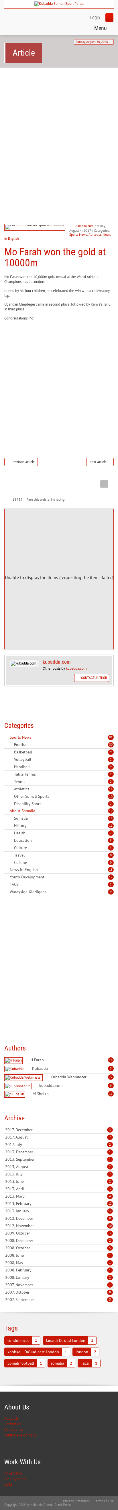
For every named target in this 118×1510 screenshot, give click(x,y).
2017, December (58, 1129)
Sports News (78, 234)
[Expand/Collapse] (35, 737)
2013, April (58, 1188)
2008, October (58, 1247)
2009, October (58, 1233)
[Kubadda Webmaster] (24, 1077)
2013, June (58, 1181)
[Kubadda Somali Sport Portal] (59, 3)
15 (111, 870)
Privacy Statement (76, 1501)
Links (8, 1484)
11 (111, 789)
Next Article (98, 462)
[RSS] (6, 737)
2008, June (58, 1255)
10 (111, 796)
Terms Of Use (104, 1501)
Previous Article (23, 462)
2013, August (58, 1166)
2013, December (58, 1151)
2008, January (58, 1277)
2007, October (58, 1292)
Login (95, 17)
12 (111, 877)
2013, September (58, 1159)
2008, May (58, 1262)
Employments (15, 1478)
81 (111, 737)
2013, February (58, 1203)
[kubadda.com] (18, 1086)
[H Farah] (14, 1060)
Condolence (13, 1429)
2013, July (58, 1174)
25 (111, 752)
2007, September (58, 1299)
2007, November (58, 1284)
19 (111, 811)
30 (111, 745)
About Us (11, 1418)
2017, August (58, 1137)
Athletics (94, 234)
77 (111, 1077)
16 (111, 1060)
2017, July (58, 1144)
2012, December (58, 1218)
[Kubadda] (15, 1069)
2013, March (58, 1196)
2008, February (58, 1270)
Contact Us (12, 1424)
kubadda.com (84, 226)
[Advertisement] (59, 134)
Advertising (13, 1473)
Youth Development (20, 1435)
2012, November (58, 1225)
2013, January (58, 1211)
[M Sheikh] (15, 1094)
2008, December (58, 1240)
